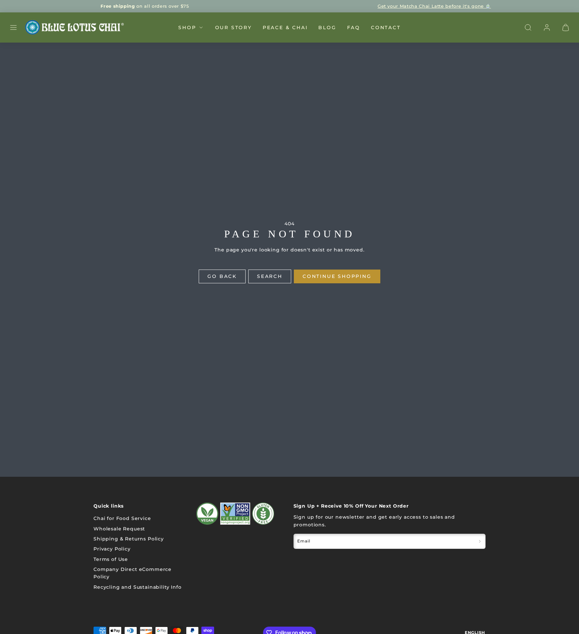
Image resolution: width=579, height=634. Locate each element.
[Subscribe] (480, 541)
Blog (327, 27)
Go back (222, 276)
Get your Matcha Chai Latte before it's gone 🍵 (434, 6)
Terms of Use (110, 559)
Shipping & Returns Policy (128, 539)
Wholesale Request (119, 529)
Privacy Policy (112, 549)
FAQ (353, 27)
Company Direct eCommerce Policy (132, 573)
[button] (13, 27)
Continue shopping (337, 276)
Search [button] (269, 276)
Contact (386, 27)
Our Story (233, 27)
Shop (187, 27)
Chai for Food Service (122, 518)
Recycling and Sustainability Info (137, 587)
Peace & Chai (285, 27)
